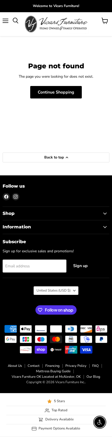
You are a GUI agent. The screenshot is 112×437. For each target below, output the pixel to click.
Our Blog (93, 376)
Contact (34, 365)
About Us (15, 365)
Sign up (80, 266)
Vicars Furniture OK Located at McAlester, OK (46, 376)
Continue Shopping (56, 92)
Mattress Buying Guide (53, 371)
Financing (52, 365)
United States (53, 290)
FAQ (95, 365)
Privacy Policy (75, 365)
